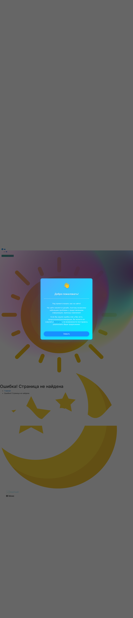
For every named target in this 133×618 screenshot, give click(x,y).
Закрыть (66, 334)
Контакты (58, 322)
